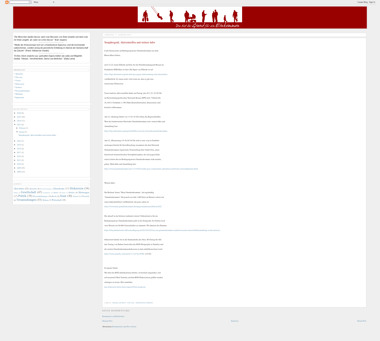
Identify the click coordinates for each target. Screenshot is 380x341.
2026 (19, 113)
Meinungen (84, 192)
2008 (19, 171)
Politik (130, 303)
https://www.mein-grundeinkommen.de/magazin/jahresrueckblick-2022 (133, 206)
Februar (22, 128)
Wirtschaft (56, 199)
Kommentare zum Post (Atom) (124, 326)
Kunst (63, 193)
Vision (18, 80)
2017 (19, 152)
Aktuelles (19, 73)
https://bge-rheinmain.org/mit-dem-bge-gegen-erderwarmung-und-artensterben (135, 74)
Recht (54, 196)
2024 (19, 120)
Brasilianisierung (45, 189)
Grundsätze (46, 193)
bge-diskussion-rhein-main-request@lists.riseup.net (125, 287)
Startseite (234, 320)
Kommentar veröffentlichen (113, 316)
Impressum (19, 97)
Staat (63, 196)
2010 (19, 164)
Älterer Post (361, 320)
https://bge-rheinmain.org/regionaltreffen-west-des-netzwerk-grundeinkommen (135, 131)
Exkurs (16, 193)
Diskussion (19, 84)
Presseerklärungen (22, 90)
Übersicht (85, 196)
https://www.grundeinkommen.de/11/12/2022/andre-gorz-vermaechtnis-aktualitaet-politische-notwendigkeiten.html (151, 168)
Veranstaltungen (144, 303)
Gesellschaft (119, 303)
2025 (19, 116)
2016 (19, 156)
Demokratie (59, 188)
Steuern (75, 196)
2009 (19, 167)
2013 (19, 160)
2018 (19, 148)
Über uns (18, 77)
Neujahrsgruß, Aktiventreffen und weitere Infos (37, 135)
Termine (18, 87)
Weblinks (19, 94)
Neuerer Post (107, 320)
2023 (19, 124)
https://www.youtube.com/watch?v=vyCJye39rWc (124, 253)
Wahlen (45, 200)
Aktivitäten (19, 188)
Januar (22, 131)
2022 (19, 140)
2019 (19, 144)
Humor (55, 192)
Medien (72, 192)
